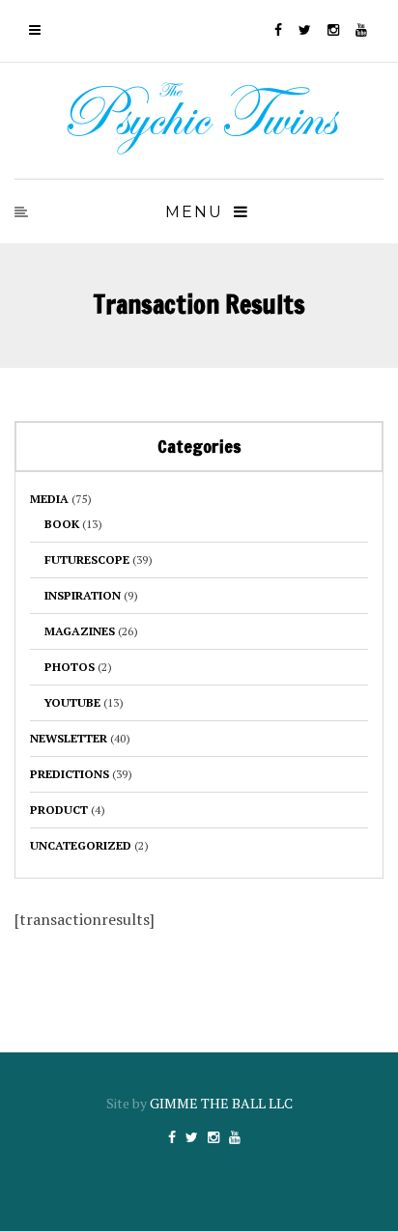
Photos (69, 666)
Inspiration (82, 595)
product (59, 809)
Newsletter (68, 738)
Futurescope (86, 559)
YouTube (72, 702)
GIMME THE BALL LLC (221, 1103)
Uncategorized (80, 845)
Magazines (79, 631)
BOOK (61, 524)
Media (49, 498)
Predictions (69, 774)
